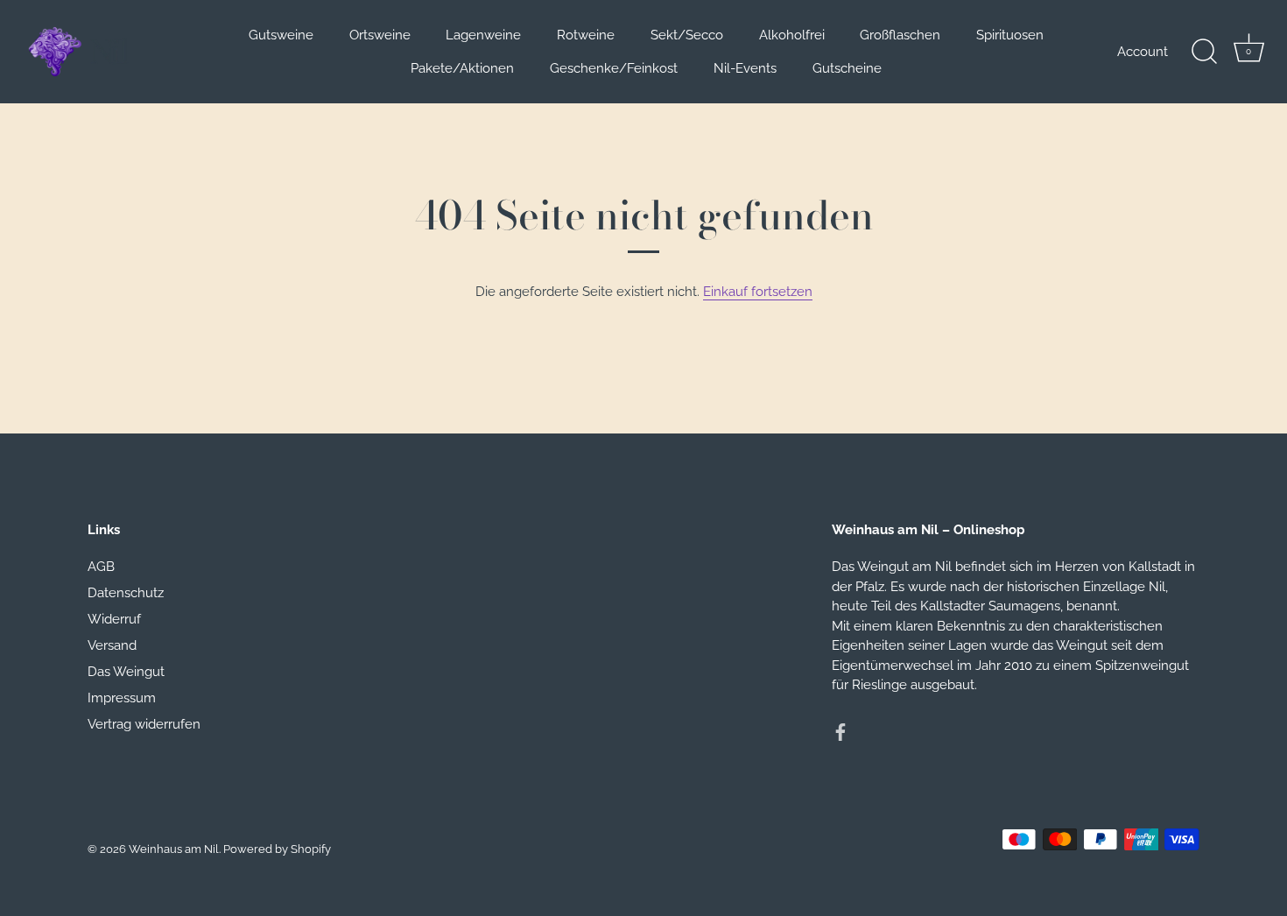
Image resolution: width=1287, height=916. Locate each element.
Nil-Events (745, 68)
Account (1142, 52)
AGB (101, 566)
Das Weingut (126, 672)
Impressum (122, 698)
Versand (112, 645)
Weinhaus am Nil (174, 849)
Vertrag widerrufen (144, 724)
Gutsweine (281, 35)
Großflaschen (900, 35)
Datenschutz (126, 593)
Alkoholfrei (792, 35)
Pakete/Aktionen (462, 68)
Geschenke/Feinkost (614, 68)
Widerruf (114, 619)
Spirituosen (1010, 35)
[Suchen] (1204, 51)
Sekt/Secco (687, 35)
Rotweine (586, 35)
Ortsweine (380, 35)
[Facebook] (840, 731)
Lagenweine (483, 35)
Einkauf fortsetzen (757, 291)
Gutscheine (847, 68)
